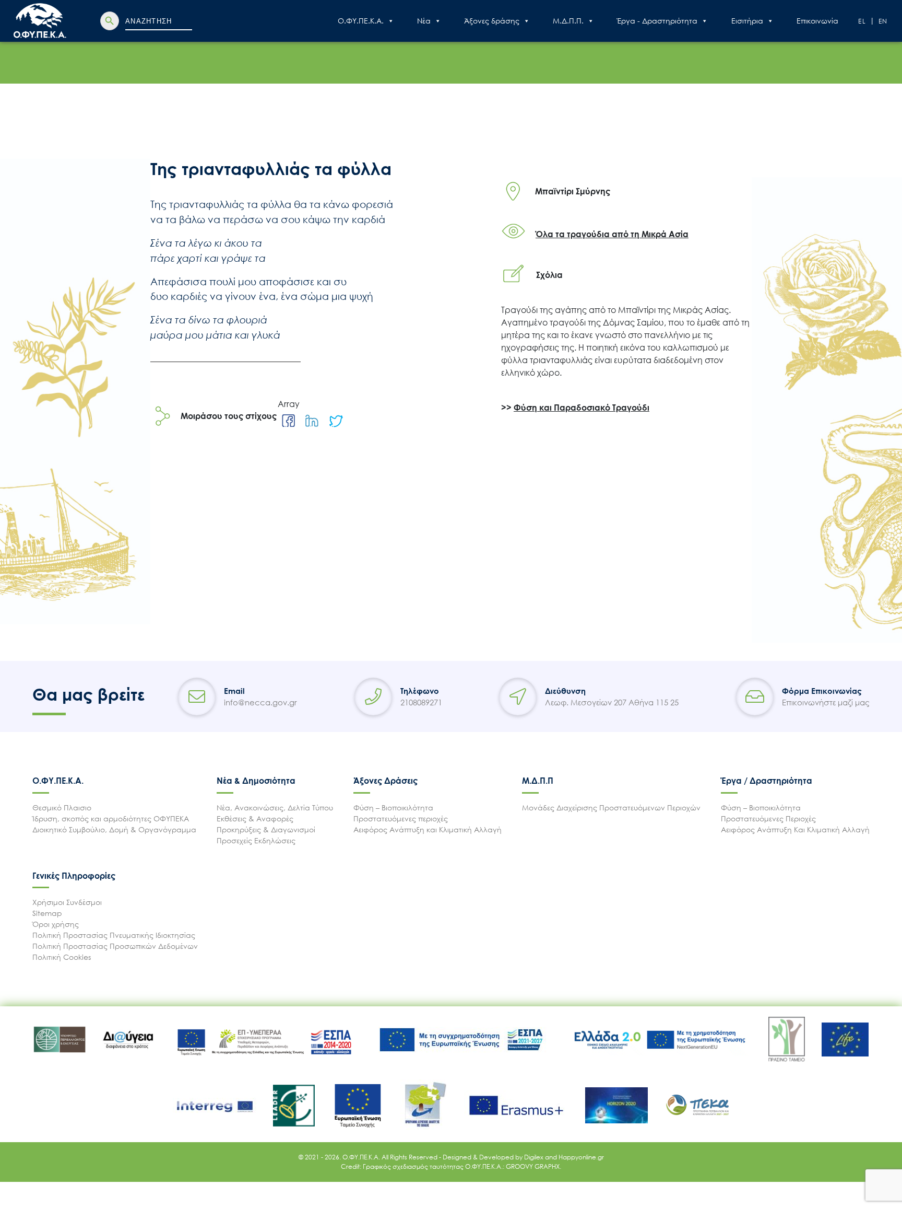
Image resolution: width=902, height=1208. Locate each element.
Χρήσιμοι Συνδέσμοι (67, 902)
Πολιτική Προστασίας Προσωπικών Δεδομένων (115, 946)
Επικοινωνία (817, 20)
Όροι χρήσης (55, 924)
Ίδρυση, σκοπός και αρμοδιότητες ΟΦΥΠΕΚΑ (110, 818)
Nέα (424, 20)
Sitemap (47, 913)
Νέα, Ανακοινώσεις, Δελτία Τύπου (275, 807)
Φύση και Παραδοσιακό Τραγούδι (581, 407)
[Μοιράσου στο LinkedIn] (312, 421)
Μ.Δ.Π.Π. (568, 20)
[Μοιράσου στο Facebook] (288, 421)
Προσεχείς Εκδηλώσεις (256, 840)
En (883, 21)
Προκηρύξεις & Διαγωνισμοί (266, 829)
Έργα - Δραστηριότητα (657, 20)
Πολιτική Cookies (61, 957)
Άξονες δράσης (491, 20)
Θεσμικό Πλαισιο (61, 807)
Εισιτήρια (747, 20)
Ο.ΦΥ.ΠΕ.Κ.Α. (361, 20)
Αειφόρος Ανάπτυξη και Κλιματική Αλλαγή (427, 829)
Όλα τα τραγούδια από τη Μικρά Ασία (612, 234)
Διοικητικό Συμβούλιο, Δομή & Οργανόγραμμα (114, 829)
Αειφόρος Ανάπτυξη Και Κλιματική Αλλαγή (795, 829)
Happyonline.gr (581, 1157)
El (862, 21)
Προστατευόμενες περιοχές (400, 818)
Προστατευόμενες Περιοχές (768, 818)
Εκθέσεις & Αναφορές (255, 818)
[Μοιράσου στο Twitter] (335, 421)
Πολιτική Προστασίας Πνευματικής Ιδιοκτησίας (113, 935)
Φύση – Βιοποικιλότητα (393, 807)
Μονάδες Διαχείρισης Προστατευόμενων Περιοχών (611, 807)
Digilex (534, 1157)
